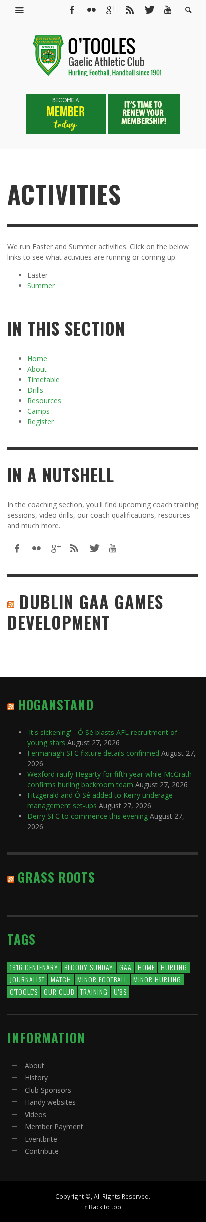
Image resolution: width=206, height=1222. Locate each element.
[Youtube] (168, 10)
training (94, 991)
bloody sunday (89, 967)
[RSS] (130, 10)
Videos (35, 1114)
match (61, 979)
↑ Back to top (103, 1207)
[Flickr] (91, 10)
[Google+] (110, 10)
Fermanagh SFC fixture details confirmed (94, 753)
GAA (126, 967)
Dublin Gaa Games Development (86, 611)
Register (41, 421)
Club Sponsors (48, 1090)
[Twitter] (149, 10)
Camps (39, 411)
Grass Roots (57, 877)
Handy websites (50, 1102)
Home (38, 358)
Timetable (44, 379)
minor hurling (158, 979)
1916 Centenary (34, 967)
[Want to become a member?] (67, 113)
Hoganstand (56, 704)
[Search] (20, 10)
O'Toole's (24, 991)
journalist (27, 979)
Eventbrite (41, 1139)
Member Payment (54, 1126)
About (37, 369)
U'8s (120, 991)
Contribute (42, 1151)
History (36, 1077)
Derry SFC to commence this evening (88, 816)
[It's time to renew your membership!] (144, 113)
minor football (103, 979)
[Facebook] (72, 10)
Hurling (174, 967)
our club (59, 991)
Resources (45, 400)
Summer (41, 285)
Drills (36, 390)
